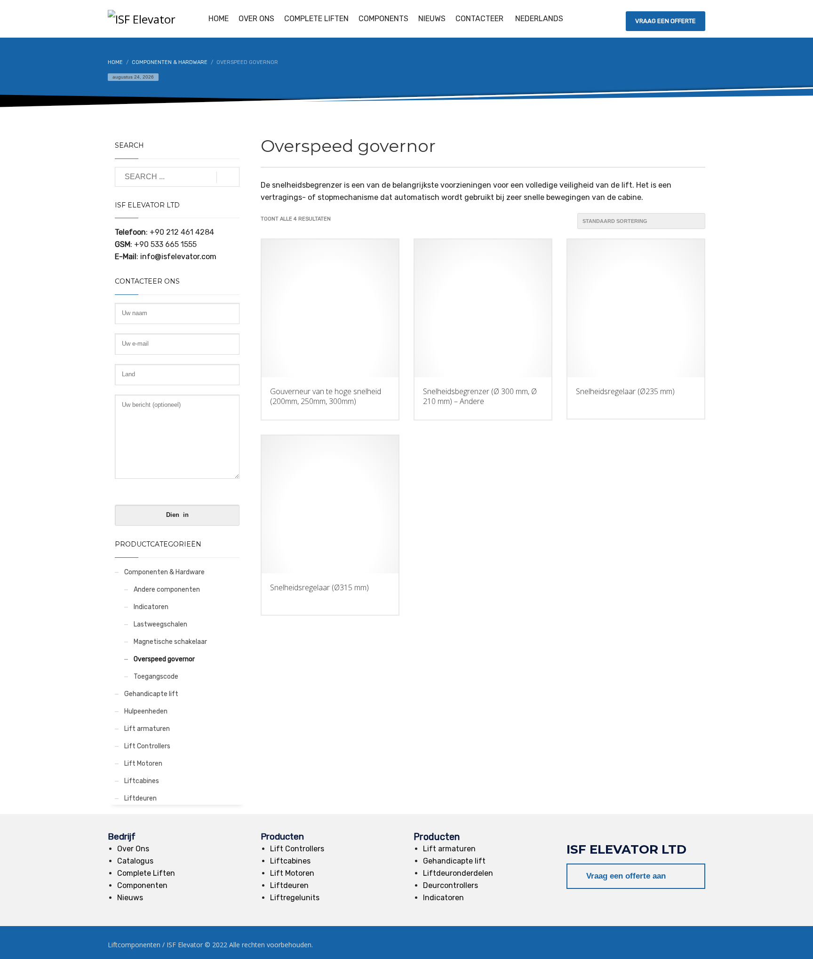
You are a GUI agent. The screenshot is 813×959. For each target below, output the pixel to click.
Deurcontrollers (450, 885)
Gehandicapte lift (151, 694)
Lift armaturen (147, 729)
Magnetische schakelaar (170, 642)
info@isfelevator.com (177, 256)
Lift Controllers (147, 746)
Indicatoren (151, 607)
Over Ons (133, 848)
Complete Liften (146, 873)
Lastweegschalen (160, 624)
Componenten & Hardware (164, 572)
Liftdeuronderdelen (458, 873)
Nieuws (130, 897)
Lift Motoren (143, 764)
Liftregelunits (294, 897)
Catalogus (135, 860)
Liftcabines (141, 781)
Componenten (142, 885)
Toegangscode (156, 677)
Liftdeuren (140, 798)
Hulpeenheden (145, 711)
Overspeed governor (164, 659)
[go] (227, 177)
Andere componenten (167, 590)
